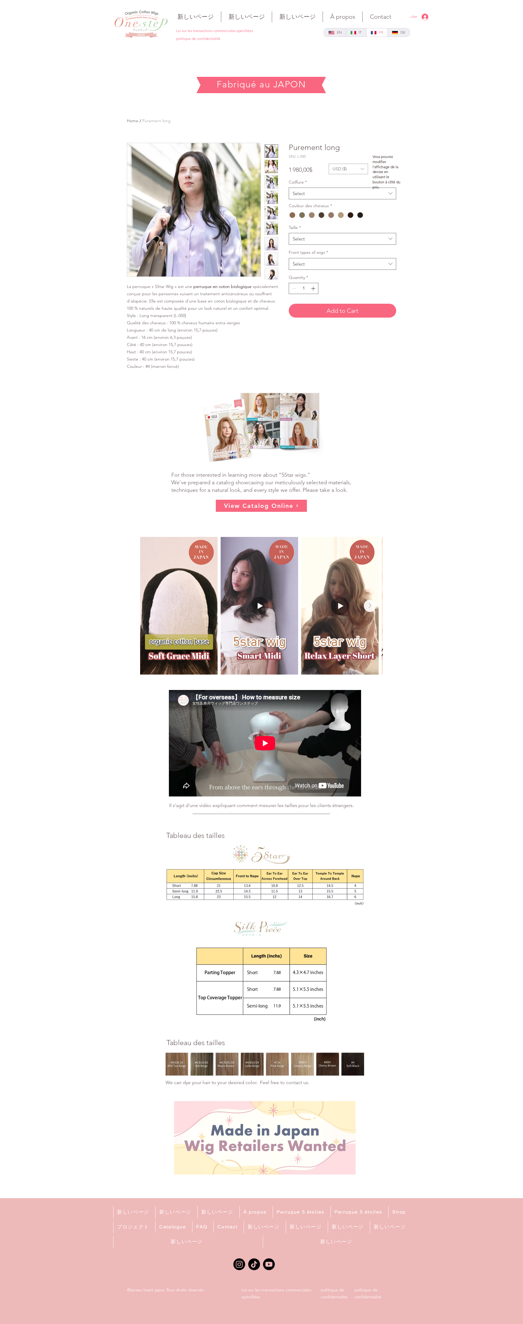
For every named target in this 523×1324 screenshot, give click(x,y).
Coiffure (298, 182)
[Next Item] (370, 606)
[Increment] (313, 288)
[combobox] (342, 193)
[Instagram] (239, 1264)
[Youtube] (269, 1264)
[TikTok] (254, 1264)
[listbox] (348, 169)
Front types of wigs (308, 252)
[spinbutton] (303, 288)
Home (132, 120)
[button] (348, 169)
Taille (295, 227)
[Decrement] (293, 288)
